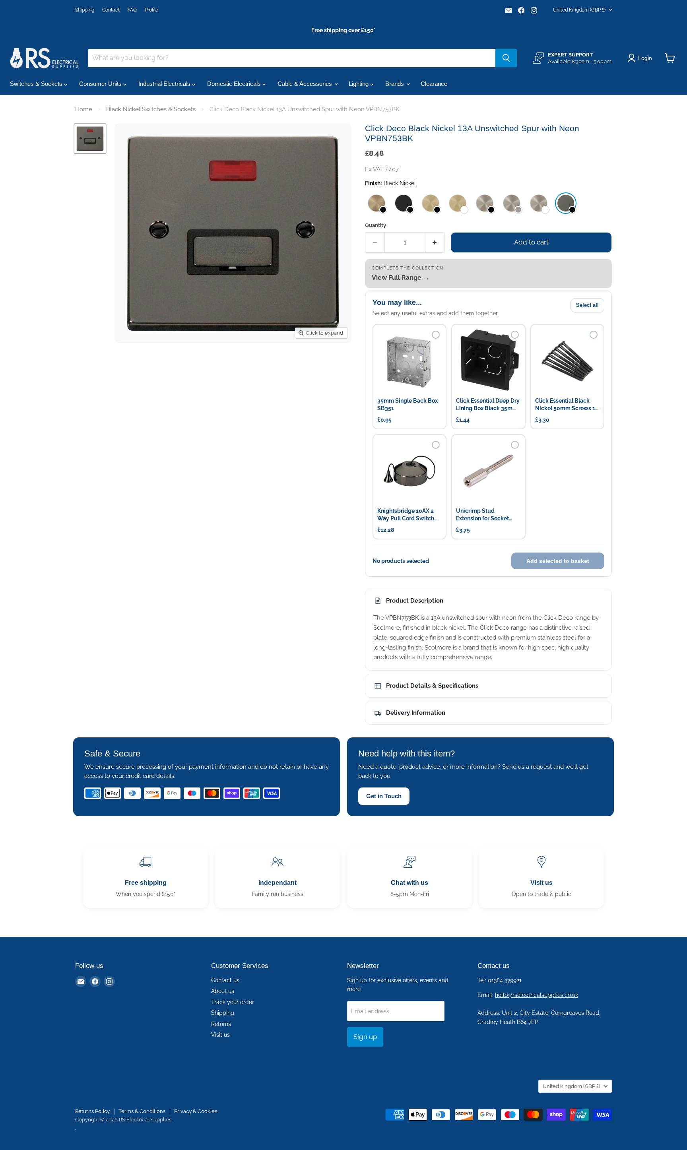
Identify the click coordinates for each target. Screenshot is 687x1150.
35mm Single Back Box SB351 (407, 404)
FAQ (132, 10)
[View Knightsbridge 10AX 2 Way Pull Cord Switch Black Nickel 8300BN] (409, 471)
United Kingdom (579, 10)
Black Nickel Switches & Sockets (151, 109)
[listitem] (376, 203)
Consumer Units (101, 83)
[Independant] (277, 877)
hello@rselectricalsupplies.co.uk (536, 995)
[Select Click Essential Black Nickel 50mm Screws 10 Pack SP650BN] (593, 334)
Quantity (375, 225)
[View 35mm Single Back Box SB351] (409, 361)
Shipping (84, 10)
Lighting (359, 83)
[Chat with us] (409, 877)
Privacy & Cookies (195, 1111)
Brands (395, 83)
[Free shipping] (145, 877)
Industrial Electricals (165, 83)
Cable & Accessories (306, 83)
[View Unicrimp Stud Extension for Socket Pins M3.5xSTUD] (488, 471)
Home (83, 109)
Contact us (225, 980)
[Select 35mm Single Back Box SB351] (435, 334)
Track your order (232, 1002)
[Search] (506, 58)
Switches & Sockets (37, 83)
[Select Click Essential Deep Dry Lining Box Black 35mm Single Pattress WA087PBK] (514, 334)
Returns (221, 1024)
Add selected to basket (557, 561)
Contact (111, 10)
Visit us (220, 1035)
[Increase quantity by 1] (435, 242)
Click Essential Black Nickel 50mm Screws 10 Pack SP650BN (567, 405)
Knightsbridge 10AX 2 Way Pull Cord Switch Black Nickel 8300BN (405, 515)
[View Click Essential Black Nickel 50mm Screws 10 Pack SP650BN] (567, 361)
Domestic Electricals (234, 83)
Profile (151, 10)
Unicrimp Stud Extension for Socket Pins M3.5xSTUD (482, 515)
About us (222, 991)
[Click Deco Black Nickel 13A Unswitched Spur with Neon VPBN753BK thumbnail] (90, 138)
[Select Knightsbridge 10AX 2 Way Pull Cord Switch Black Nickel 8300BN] (435, 444)
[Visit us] (541, 877)
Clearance (434, 83)
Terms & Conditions (141, 1111)
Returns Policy (92, 1111)
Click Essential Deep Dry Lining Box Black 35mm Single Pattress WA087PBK (488, 405)
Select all (587, 305)
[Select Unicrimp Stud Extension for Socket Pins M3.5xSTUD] (514, 444)
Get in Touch (384, 796)
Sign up (365, 1037)
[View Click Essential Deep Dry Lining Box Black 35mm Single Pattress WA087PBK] (488, 361)
